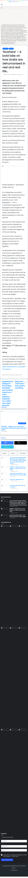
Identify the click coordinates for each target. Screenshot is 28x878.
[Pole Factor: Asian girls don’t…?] (5, 481)
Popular (4, 453)
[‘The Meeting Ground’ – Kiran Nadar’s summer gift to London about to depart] (23, 576)
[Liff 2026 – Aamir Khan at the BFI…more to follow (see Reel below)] (5, 731)
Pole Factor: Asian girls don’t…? (17, 479)
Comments (23, 453)
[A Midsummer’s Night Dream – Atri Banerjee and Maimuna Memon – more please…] (14, 731)
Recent (13, 453)
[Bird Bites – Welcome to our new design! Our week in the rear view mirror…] (5, 468)
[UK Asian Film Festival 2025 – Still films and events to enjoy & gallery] (5, 475)
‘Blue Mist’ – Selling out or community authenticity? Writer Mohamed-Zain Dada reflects (13, 428)
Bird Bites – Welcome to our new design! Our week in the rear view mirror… (18, 468)
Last (2, 843)
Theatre (11, 48)
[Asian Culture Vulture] (14, 1)
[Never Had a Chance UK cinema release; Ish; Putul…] (5, 677)
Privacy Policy (15, 856)
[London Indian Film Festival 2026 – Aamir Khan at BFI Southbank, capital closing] (23, 779)
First (2, 838)
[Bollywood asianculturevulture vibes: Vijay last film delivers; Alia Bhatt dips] (14, 629)
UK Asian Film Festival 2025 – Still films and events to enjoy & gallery (18, 474)
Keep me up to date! (7, 860)
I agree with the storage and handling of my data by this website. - (15, 855)
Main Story (5, 48)
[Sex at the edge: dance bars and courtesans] (5, 487)
